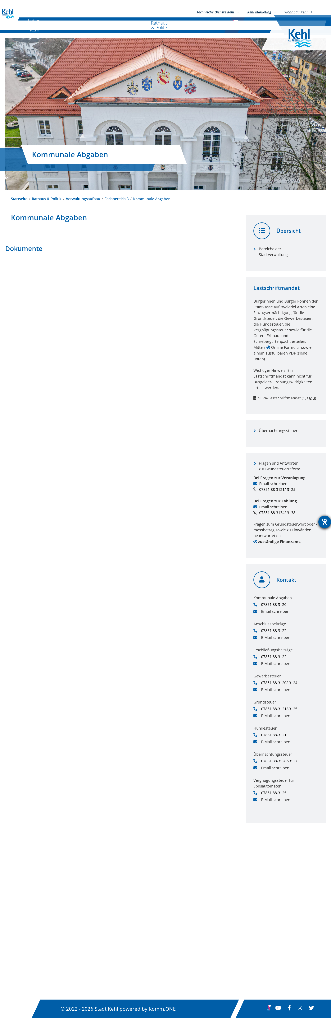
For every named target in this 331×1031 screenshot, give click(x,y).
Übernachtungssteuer (278, 430)
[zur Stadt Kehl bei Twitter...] (311, 1008)
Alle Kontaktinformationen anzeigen (46, 948)
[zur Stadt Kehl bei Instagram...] (300, 1008)
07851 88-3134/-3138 (277, 512)
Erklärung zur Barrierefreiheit (254, 924)
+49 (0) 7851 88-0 (28, 936)
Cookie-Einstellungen (245, 966)
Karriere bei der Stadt (139, 945)
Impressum (236, 904)
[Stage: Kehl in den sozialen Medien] (269, 1009)
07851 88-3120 (273, 604)
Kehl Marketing (259, 12)
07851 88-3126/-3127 (279, 761)
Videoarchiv (129, 956)
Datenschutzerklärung (247, 914)
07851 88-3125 (273, 792)
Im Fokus (201, 25)
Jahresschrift (130, 966)
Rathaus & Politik (159, 25)
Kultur (72, 25)
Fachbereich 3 (117, 198)
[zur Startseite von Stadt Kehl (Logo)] (303, 38)
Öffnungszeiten (26, 960)
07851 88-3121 (273, 734)
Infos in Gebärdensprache (250, 935)
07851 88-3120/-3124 (279, 682)
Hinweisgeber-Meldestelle (250, 956)
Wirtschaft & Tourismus (111, 25)
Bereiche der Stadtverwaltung (273, 251)
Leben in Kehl (34, 25)
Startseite (19, 198)
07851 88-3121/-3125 (277, 489)
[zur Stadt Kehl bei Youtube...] (278, 1008)
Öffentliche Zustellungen (142, 924)
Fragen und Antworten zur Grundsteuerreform (279, 466)
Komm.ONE (162, 1008)
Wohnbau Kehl (295, 12)
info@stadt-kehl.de (29, 929)
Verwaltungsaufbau (83, 198)
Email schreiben (273, 483)
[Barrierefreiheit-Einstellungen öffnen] (324, 522)
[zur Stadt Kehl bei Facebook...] (289, 1008)
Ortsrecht (127, 904)
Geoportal (127, 935)
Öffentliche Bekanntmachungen (149, 914)
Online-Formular (285, 347)
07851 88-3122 (273, 630)
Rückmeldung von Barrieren (252, 945)
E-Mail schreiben (275, 637)
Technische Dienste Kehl (215, 12)
